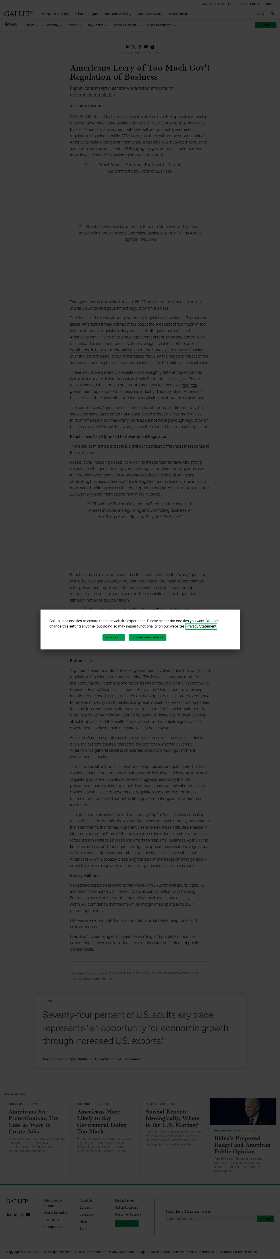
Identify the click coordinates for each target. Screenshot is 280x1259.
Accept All (113, 637)
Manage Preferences (147, 637)
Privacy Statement (201, 626)
